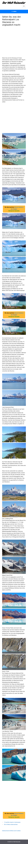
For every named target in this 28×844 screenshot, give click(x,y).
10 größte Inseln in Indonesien (12, 822)
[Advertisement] (14, 43)
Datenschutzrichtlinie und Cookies (11, 830)
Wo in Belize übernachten (11, 824)
